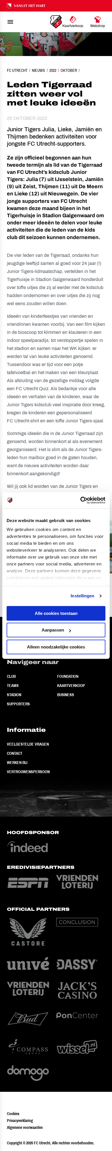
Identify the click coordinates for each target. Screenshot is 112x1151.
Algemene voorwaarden (25, 1127)
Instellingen (82, 595)
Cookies (13, 1113)
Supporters (18, 704)
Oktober (69, 70)
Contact (14, 753)
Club (11, 676)
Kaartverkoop (71, 685)
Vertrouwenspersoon (28, 771)
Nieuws (38, 70)
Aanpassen (53, 630)
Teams (13, 685)
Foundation (67, 676)
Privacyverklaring (20, 1120)
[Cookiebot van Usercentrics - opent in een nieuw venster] (80, 500)
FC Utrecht (17, 70)
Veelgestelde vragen (28, 744)
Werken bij (17, 762)
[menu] (10, 21)
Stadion (14, 694)
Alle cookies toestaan (56, 613)
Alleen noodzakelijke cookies (56, 646)
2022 (52, 70)
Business (65, 694)
